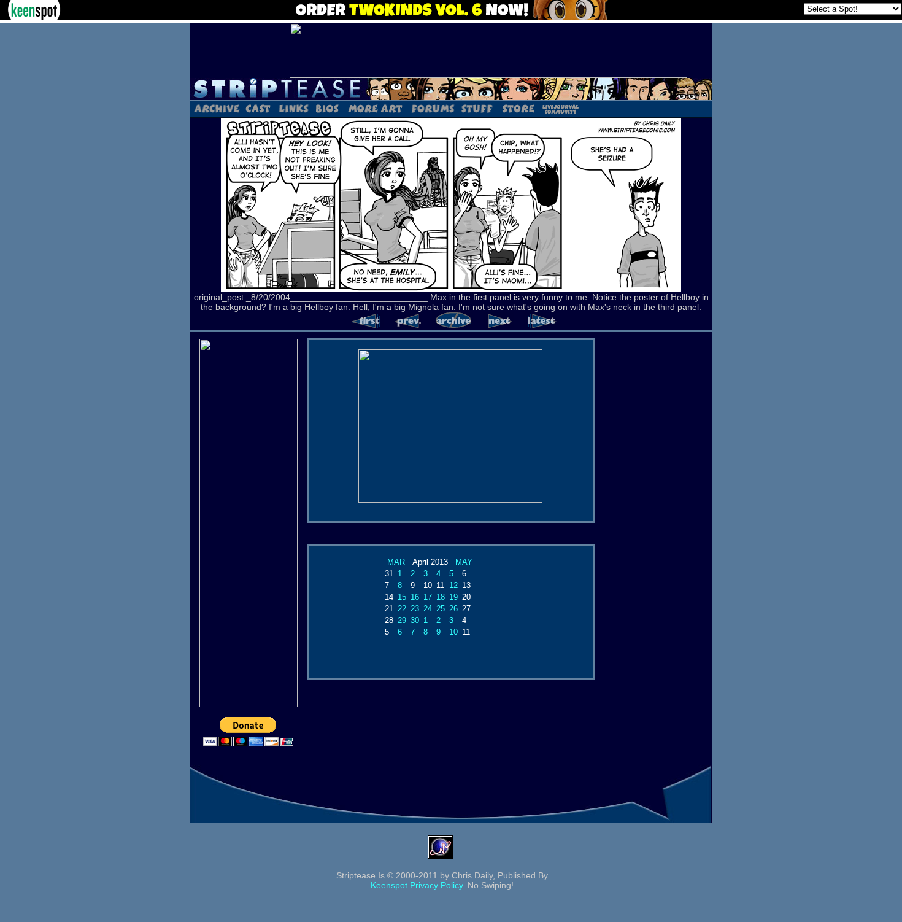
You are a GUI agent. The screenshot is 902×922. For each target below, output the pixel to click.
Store (517, 108)
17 (427, 597)
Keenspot (389, 885)
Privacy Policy (436, 885)
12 (453, 585)
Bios (327, 108)
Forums (432, 108)
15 (402, 597)
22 (402, 608)
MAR (396, 562)
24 (427, 608)
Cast (258, 108)
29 (402, 620)
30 (415, 620)
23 (415, 608)
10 (453, 632)
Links (293, 108)
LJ (560, 108)
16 (415, 597)
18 (440, 597)
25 (440, 608)
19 (453, 597)
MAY (463, 562)
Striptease (451, 89)
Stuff (477, 108)
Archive (216, 108)
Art (375, 108)
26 (453, 608)
